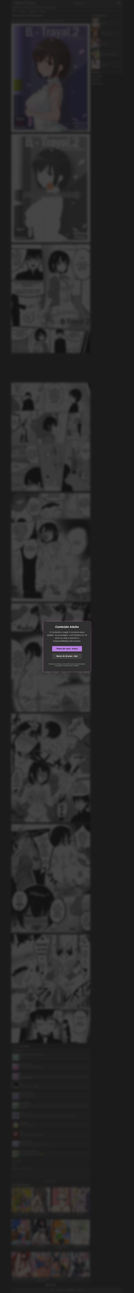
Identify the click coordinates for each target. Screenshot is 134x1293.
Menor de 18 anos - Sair (67, 656)
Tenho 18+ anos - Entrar (67, 649)
